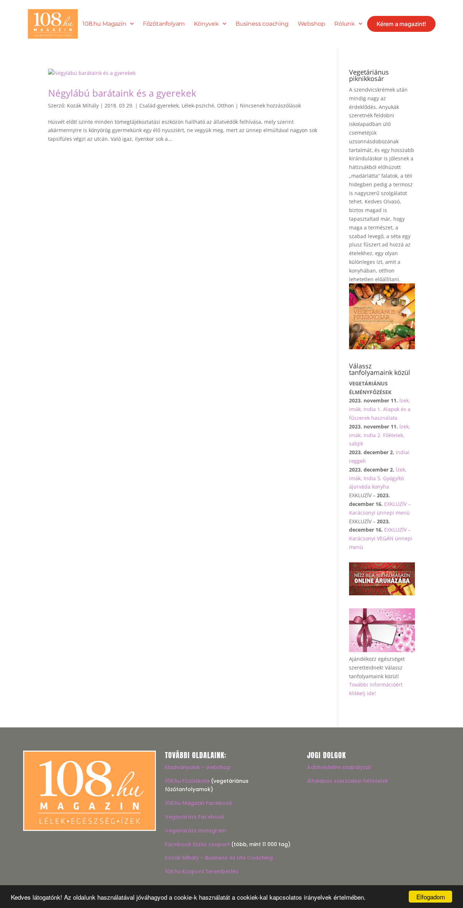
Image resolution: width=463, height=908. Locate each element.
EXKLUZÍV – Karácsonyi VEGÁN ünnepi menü (380, 538)
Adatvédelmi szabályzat (339, 767)
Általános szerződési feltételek (347, 781)
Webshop (312, 24)
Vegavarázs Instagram (195, 830)
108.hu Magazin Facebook (198, 803)
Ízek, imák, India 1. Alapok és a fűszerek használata (380, 409)
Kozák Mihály (83, 105)
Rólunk (344, 24)
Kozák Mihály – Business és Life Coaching (219, 857)
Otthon (225, 105)
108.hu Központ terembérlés (201, 871)
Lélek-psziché (198, 105)
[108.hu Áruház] (382, 593)
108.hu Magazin (104, 24)
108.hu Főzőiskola (187, 781)
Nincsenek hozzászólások (270, 105)
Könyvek (206, 24)
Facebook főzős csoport (197, 844)
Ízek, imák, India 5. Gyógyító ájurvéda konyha (378, 478)
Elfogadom (430, 896)
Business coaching (262, 24)
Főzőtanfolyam (164, 24)
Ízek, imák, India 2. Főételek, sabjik (379, 435)
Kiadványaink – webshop (198, 767)
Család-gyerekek (159, 105)
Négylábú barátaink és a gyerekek (122, 93)
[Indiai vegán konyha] (382, 347)
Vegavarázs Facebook (195, 816)
